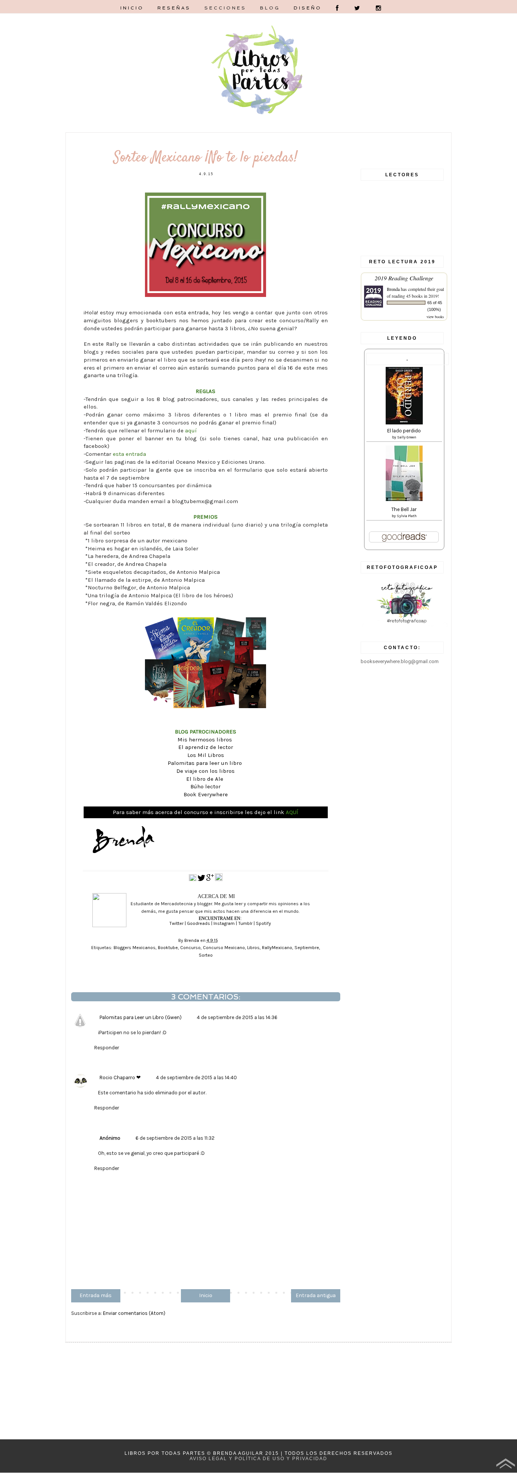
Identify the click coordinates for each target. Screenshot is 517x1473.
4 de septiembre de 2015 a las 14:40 (196, 1077)
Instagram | (225, 923)
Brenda (393, 289)
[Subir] (505, 1464)
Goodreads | (200, 923)
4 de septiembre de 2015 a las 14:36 (237, 1017)
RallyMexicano (277, 947)
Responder (106, 1047)
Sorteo (206, 955)
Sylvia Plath (407, 516)
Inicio (205, 1295)
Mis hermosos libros (206, 739)
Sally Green (406, 437)
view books (435, 316)
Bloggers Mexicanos (135, 947)
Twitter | (178, 923)
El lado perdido (404, 431)
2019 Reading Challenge (404, 278)
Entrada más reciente (95, 1297)
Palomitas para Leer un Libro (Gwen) (141, 1017)
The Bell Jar (404, 509)
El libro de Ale (205, 778)
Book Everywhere (206, 794)
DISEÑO (308, 8)
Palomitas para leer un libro (205, 763)
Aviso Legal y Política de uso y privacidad (258, 1458)
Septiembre (306, 947)
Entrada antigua (316, 1295)
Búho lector (205, 786)
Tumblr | (247, 923)
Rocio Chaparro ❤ (120, 1077)
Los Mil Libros (205, 755)
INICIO (132, 8)
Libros (253, 947)
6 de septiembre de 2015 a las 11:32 (175, 1138)
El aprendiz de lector (205, 747)
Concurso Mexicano (224, 947)
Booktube (168, 947)
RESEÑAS (174, 8)
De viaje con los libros (205, 771)
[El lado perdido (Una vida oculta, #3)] (404, 423)
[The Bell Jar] (404, 499)
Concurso (190, 947)
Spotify (263, 923)
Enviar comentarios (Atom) (134, 1313)
